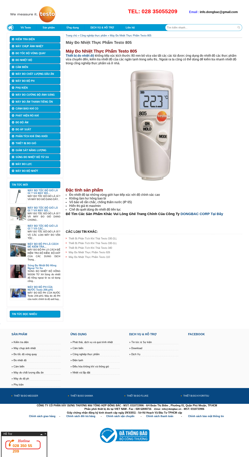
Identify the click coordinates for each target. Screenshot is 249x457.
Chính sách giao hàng (42, 416)
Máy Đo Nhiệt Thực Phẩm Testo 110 (89, 257)
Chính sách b (196, 416)
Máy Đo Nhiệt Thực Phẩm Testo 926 (89, 252)
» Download (135, 348)
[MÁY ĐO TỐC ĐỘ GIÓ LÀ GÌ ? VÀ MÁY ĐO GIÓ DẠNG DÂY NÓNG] (18, 202)
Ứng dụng (73, 27)
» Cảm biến (17, 366)
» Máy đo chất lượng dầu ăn (27, 372)
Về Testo (26, 27)
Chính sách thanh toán (159, 416)
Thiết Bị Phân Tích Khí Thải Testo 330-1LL (93, 243)
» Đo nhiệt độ (18, 360)
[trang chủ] (11, 27)
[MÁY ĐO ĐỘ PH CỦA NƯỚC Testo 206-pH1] (18, 298)
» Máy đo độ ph (20, 378)
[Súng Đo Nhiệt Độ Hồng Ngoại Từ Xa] (18, 277)
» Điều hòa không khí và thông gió (89, 366)
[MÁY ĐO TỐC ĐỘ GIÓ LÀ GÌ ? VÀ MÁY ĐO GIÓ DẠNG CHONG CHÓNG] (18, 219)
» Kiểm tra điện (20, 342)
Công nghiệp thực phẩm (93, 35)
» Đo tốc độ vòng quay (24, 354)
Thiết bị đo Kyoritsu (196, 395)
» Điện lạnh (76, 360)
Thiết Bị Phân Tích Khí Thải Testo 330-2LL (93, 238)
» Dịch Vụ (134, 354)
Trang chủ (71, 35)
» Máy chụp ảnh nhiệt (23, 348)
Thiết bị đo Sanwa (81, 395)
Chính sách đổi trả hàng (80, 416)
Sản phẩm (49, 27)
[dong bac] (31, 21)
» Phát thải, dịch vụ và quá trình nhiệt (91, 342)
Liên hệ (130, 27)
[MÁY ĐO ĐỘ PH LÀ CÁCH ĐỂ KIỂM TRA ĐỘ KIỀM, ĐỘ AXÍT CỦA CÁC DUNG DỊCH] (18, 255)
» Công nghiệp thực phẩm (85, 354)
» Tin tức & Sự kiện (140, 342)
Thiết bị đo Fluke (137, 395)
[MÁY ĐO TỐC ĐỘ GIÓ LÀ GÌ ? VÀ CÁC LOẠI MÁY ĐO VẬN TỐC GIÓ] (18, 237)
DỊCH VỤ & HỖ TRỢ (102, 27)
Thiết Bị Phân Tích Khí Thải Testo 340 (90, 247)
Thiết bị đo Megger (26, 395)
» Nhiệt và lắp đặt (80, 372)
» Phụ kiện (17, 384)
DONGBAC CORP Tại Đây (202, 214)
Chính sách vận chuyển (120, 416)
